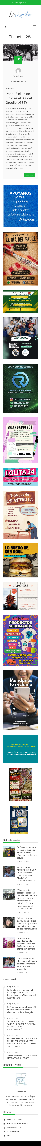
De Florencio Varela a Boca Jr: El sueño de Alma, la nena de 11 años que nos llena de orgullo (27, 852)
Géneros (11, 88)
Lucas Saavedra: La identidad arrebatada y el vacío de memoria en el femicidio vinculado (27, 963)
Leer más (29, 175)
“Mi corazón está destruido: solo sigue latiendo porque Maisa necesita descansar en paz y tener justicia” (27, 923)
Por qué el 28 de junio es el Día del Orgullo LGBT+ (19, 98)
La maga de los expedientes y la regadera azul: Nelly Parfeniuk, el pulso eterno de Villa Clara (26, 943)
